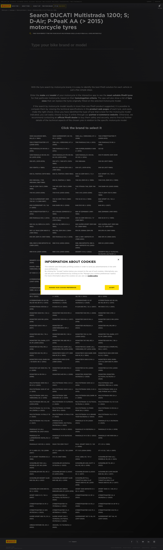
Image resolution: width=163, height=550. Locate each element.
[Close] (118, 259)
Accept (112, 287)
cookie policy (93, 276)
